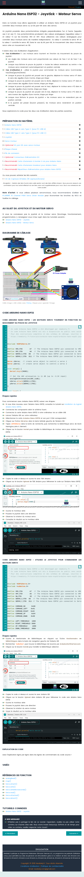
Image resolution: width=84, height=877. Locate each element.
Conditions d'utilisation (29, 866)
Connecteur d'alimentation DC (22, 157)
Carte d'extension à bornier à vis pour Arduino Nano (33, 161)
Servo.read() (10, 792)
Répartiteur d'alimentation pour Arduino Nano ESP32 (33, 169)
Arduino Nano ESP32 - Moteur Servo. (20, 223)
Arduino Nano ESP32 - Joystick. (18, 220)
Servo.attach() (11, 784)
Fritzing (28, 303)
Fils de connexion (12, 153)
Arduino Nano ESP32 (13, 125)
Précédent (10, 833)
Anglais (78, 7)
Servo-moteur (11, 141)
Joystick (8, 137)
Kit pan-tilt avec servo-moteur (22, 145)
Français (71, 7)
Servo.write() (11, 787)
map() (8, 781)
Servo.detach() (12, 798)
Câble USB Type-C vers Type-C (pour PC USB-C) (25, 133)
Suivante (73, 833)
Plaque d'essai (11, 149)
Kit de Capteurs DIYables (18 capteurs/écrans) (25, 179)
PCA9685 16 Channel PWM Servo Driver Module (23, 195)
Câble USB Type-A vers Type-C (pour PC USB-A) (25, 129)
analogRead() (11, 778)
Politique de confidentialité (52, 866)
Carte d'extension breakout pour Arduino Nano (31, 165)
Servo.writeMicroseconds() (16, 790)
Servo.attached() (12, 795)
